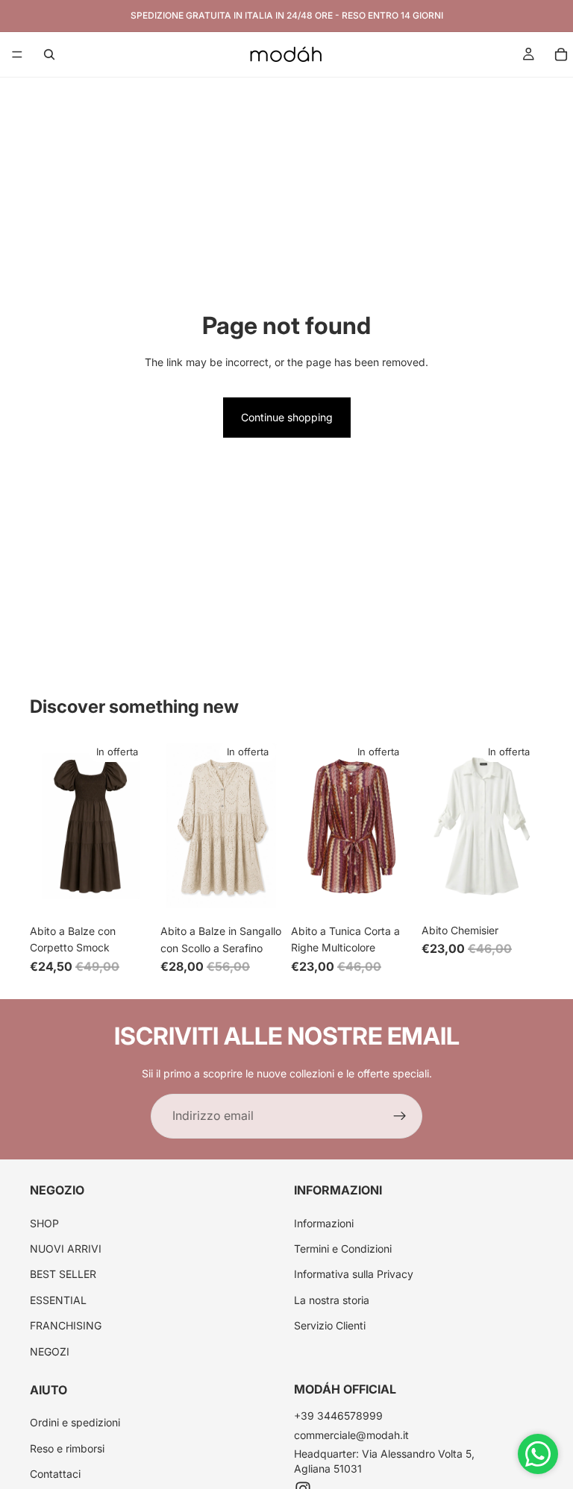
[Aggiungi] (389, 894)
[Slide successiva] (135, 826)
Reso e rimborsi (67, 1448)
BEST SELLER (63, 1274)
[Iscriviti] (400, 1116)
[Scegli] (128, 894)
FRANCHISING (65, 1325)
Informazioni (324, 1222)
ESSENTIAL (58, 1300)
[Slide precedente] (46, 826)
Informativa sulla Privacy (353, 1274)
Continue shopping (287, 417)
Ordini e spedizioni (75, 1422)
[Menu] (17, 54)
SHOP (44, 1222)
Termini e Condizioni (343, 1248)
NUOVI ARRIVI (65, 1248)
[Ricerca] (49, 54)
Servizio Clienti (330, 1325)
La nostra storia (331, 1300)
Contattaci (55, 1473)
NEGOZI (49, 1350)
